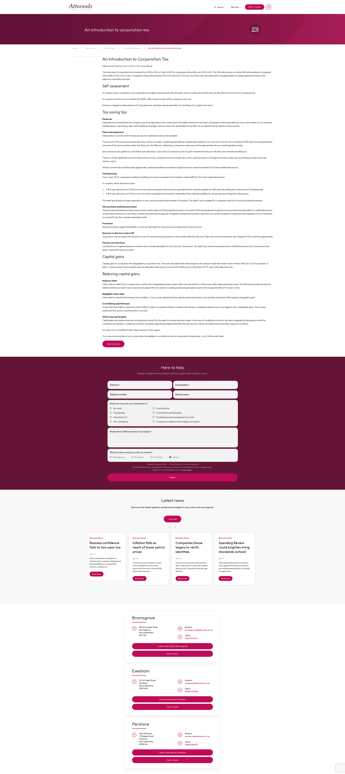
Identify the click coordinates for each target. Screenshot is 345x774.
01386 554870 (191, 740)
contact (204, 336)
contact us (132, 66)
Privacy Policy (187, 470)
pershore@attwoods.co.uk (197, 731)
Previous (169, 523)
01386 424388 (191, 686)
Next (175, 523)
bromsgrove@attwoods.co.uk (199, 625)
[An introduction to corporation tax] (80, 7)
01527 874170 (191, 633)
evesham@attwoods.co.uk (197, 678)
